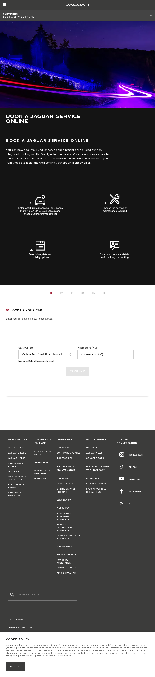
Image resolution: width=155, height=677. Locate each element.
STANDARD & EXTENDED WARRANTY (64, 516)
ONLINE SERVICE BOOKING (66, 490)
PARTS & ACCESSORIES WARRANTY (65, 527)
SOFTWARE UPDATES (68, 453)
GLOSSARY (40, 478)
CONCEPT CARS (95, 458)
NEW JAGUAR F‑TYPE (15, 465)
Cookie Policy (65, 656)
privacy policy (123, 653)
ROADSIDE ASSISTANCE (64, 561)
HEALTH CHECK (65, 484)
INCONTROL (92, 478)
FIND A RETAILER (66, 573)
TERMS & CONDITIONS (20, 627)
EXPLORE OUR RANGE (16, 486)
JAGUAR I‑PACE (16, 458)
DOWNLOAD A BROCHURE (42, 472)
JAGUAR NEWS (94, 453)
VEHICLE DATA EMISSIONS (16, 494)
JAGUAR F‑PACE (17, 448)
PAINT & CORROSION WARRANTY (68, 537)
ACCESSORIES (65, 458)
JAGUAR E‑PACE (17, 453)
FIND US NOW (15, 619)
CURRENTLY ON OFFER (42, 453)
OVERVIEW (63, 448)
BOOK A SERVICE (66, 554)
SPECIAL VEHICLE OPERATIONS (18, 478)
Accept (15, 666)
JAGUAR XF (14, 471)
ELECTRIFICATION (96, 484)
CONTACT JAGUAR (67, 568)
